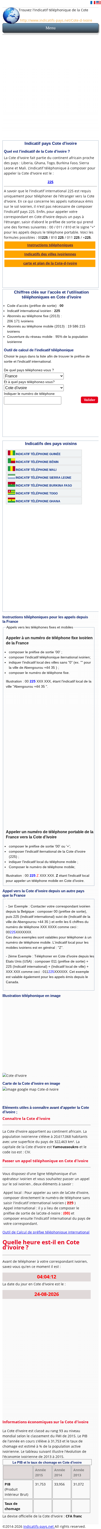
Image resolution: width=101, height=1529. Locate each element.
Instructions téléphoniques (50, 245)
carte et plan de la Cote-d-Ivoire (50, 263)
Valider (89, 400)
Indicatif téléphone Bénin (37, 462)
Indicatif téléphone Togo (37, 493)
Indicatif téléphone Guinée (38, 454)
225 (50, 181)
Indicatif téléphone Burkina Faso (44, 485)
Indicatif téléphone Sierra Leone (43, 477)
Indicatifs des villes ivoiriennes (50, 254)
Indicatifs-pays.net (39, 1526)
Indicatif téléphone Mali (36, 470)
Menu (51, 28)
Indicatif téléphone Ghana (38, 501)
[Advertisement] (50, 88)
